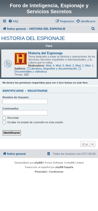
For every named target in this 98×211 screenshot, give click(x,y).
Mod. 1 (89, 65)
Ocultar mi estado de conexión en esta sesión (35, 122)
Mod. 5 (60, 65)
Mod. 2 (79, 65)
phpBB (38, 162)
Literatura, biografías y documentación (53, 68)
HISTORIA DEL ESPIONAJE (33, 38)
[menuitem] (13, 21)
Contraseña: (11, 108)
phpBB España (64, 167)
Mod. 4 (50, 65)
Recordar (13, 117)
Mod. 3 (70, 65)
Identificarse (13, 90)
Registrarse (37, 90)
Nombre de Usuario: (16, 97)
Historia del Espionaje (45, 53)
